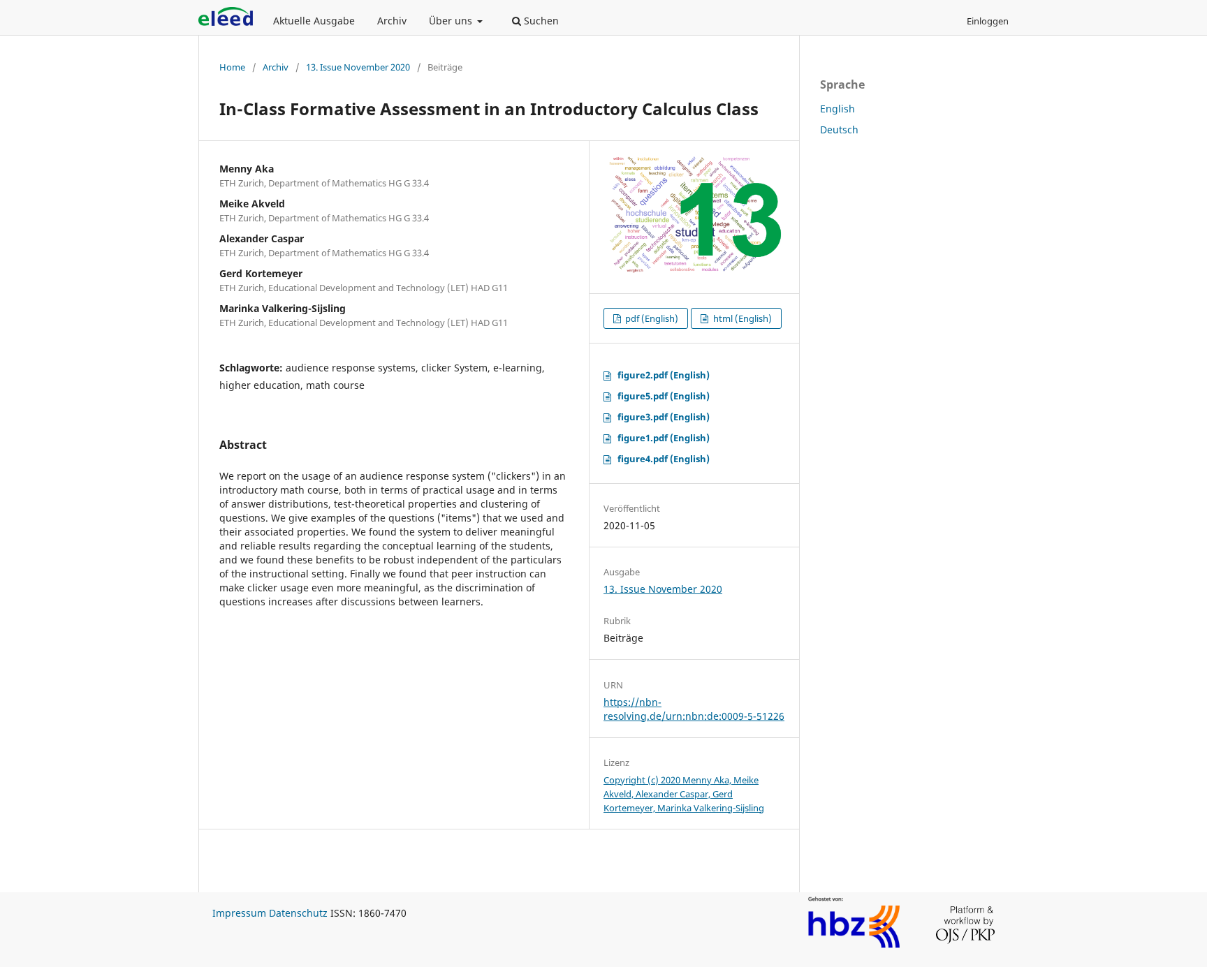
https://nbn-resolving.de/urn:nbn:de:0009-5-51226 (694, 709)
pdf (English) (650, 318)
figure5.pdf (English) (663, 396)
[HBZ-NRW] (854, 945)
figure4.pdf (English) (663, 458)
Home (232, 67)
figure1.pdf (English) (663, 437)
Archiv (392, 20)
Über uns (452, 20)
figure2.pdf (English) (663, 375)
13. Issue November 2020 (358, 67)
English (837, 108)
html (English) (741, 318)
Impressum (239, 913)
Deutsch (839, 129)
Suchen (540, 20)
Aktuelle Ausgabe (314, 20)
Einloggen (988, 21)
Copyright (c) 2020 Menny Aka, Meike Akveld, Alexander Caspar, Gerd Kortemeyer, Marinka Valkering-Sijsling (684, 794)
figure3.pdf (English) (663, 417)
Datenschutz (298, 913)
